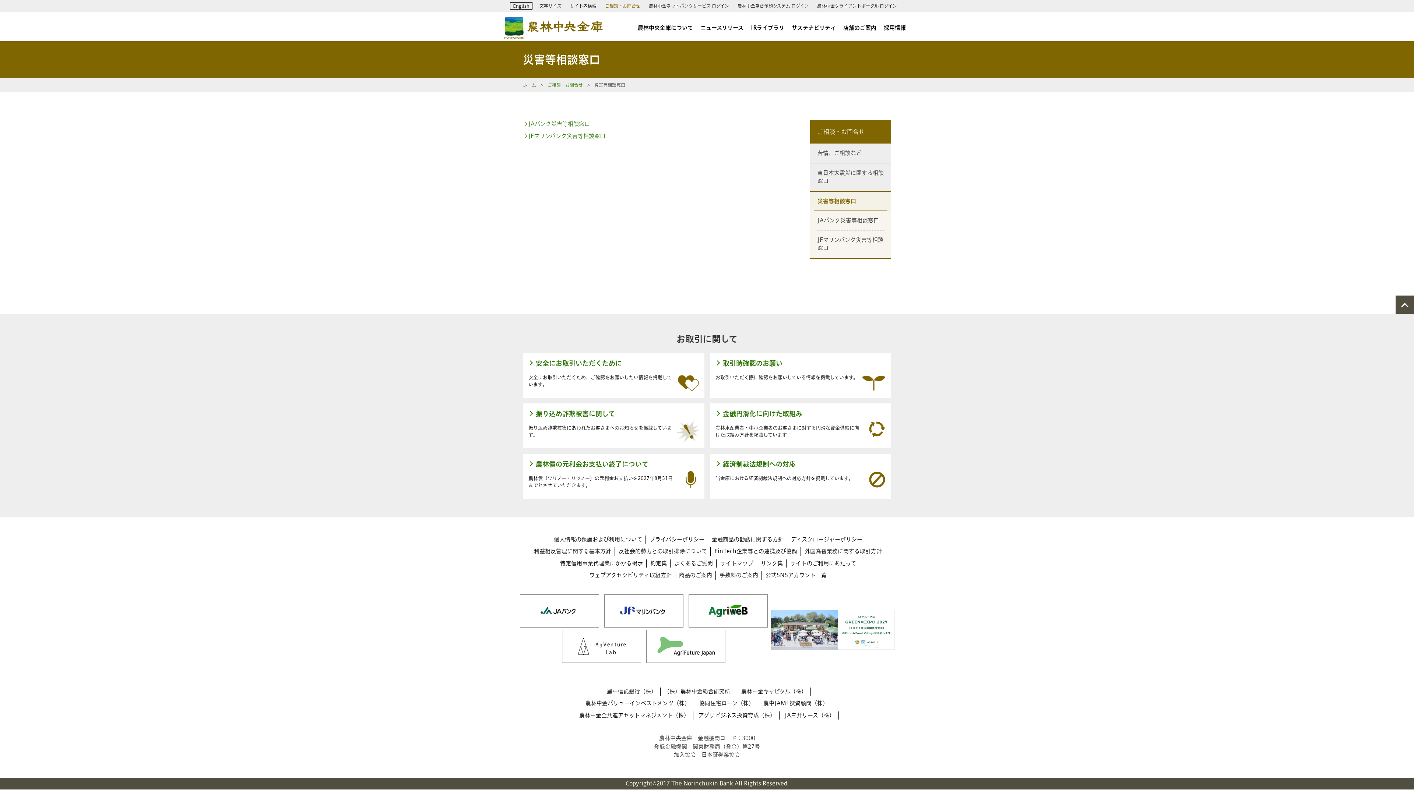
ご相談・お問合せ (622, 6)
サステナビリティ (814, 28)
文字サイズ (550, 6)
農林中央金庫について (665, 28)
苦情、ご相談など (839, 153)
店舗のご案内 (859, 28)
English (521, 6)
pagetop (1405, 305)
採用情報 (895, 28)
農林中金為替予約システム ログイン (773, 6)
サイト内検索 (583, 6)
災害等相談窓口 (836, 201)
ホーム (529, 85)
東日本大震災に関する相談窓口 (850, 177)
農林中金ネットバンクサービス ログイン (689, 6)
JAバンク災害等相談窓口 (559, 124)
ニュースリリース (721, 28)
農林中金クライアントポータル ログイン (857, 6)
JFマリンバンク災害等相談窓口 (566, 136)
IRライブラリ (767, 28)
